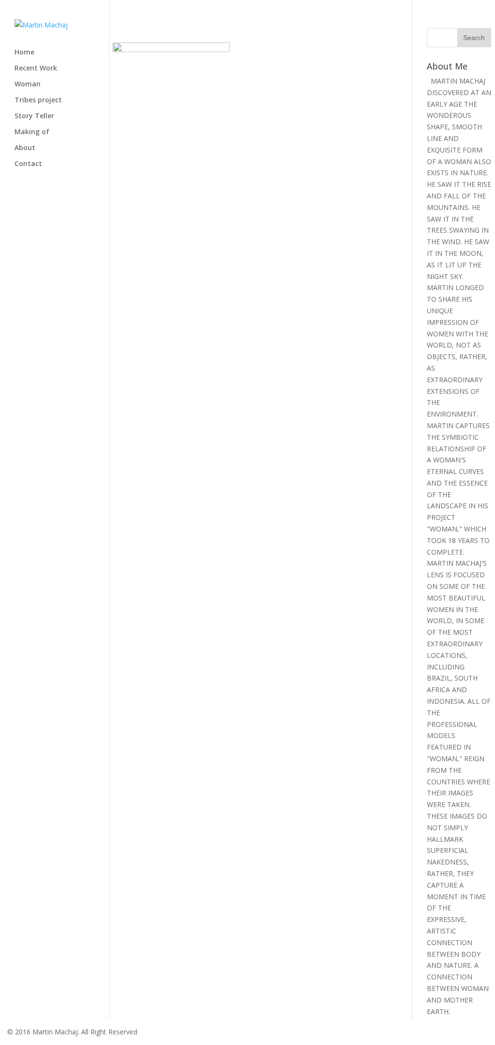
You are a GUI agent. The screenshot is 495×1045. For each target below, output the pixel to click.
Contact (28, 164)
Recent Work (36, 68)
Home (24, 52)
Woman (28, 84)
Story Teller (34, 116)
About (25, 148)
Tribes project (38, 100)
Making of (32, 132)
